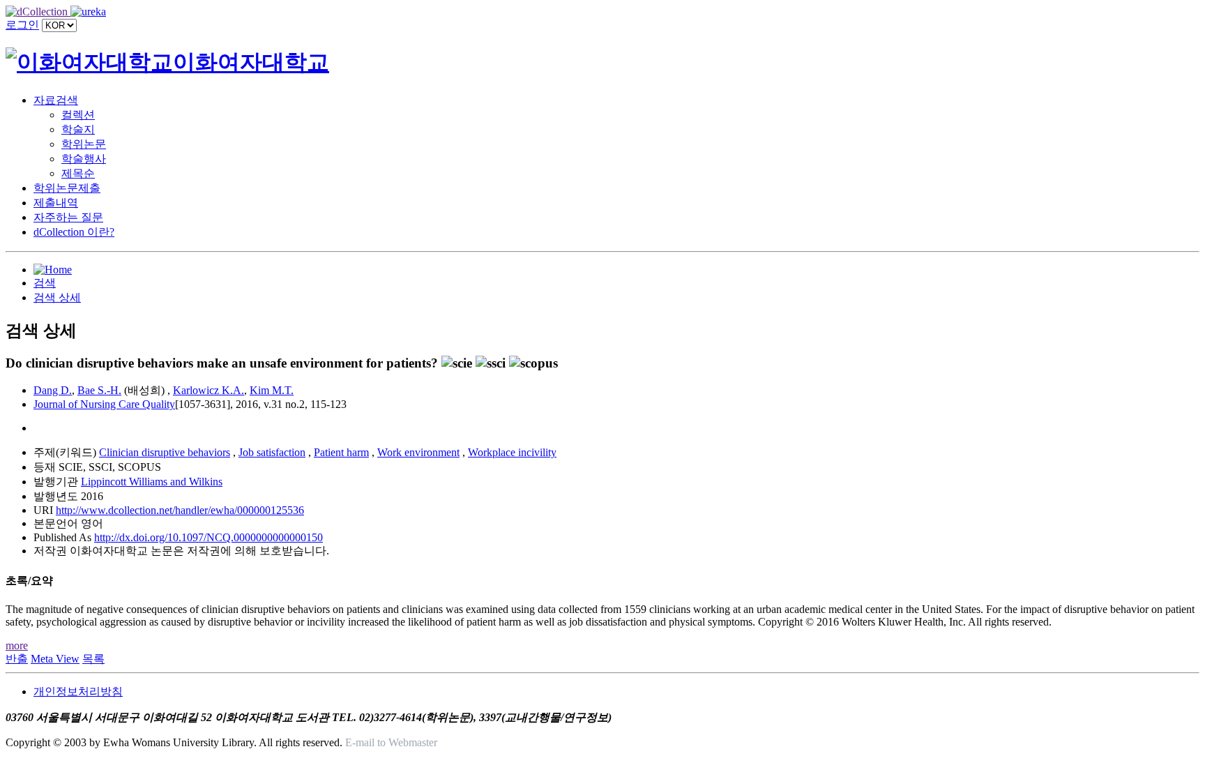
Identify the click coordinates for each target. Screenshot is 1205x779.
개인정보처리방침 (78, 691)
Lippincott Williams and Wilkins (151, 481)
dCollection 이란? (73, 232)
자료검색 (55, 100)
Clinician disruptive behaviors (164, 452)
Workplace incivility (512, 452)
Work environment (418, 452)
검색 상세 (57, 297)
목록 (93, 659)
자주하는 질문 (68, 217)
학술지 (78, 129)
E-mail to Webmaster (391, 742)
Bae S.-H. (99, 390)
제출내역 (55, 203)
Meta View (55, 659)
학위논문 (83, 144)
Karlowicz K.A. (208, 390)
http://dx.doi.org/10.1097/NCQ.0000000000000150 (208, 537)
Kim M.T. (272, 390)
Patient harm (341, 452)
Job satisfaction (271, 452)
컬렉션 (78, 115)
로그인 (22, 25)
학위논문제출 (66, 188)
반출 (17, 659)
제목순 (78, 173)
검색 (44, 283)
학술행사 (83, 159)
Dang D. (52, 390)
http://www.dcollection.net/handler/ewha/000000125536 (180, 510)
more (17, 645)
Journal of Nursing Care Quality (104, 404)
